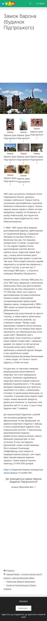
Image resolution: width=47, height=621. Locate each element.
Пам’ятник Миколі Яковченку (20, 581)
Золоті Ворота (11, 473)
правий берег (13, 574)
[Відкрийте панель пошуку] (30, 3)
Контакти (24, 601)
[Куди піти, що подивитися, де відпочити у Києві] (8, 3)
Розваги (10, 570)
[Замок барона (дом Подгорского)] (10, 128)
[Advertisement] (23, 55)
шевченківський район (23, 578)
